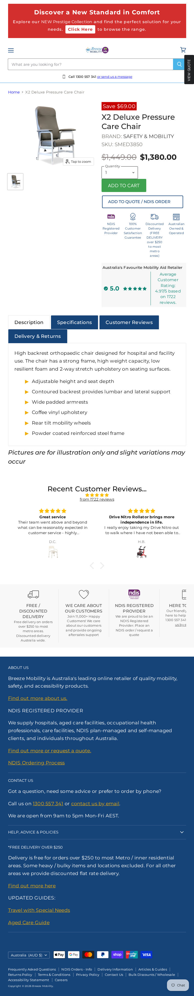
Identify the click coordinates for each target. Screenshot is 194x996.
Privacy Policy (87, 975)
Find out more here (32, 886)
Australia (27, 955)
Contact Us (114, 975)
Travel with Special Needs (39, 910)
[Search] (179, 64)
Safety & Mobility (148, 136)
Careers (61, 980)
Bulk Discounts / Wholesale (152, 975)
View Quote (189, 70)
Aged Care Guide (29, 922)
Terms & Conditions (54, 975)
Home (14, 92)
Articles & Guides (152, 969)
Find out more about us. (37, 698)
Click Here (80, 29)
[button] (93, 565)
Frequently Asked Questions (32, 969)
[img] (97, 495)
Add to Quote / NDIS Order (139, 201)
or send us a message (114, 77)
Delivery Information (115, 969)
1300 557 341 (48, 803)
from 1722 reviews (97, 499)
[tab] (29, 322)
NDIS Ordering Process (36, 763)
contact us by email (95, 803)
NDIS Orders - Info (76, 969)
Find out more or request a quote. (49, 751)
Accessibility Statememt (28, 980)
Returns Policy (20, 975)
